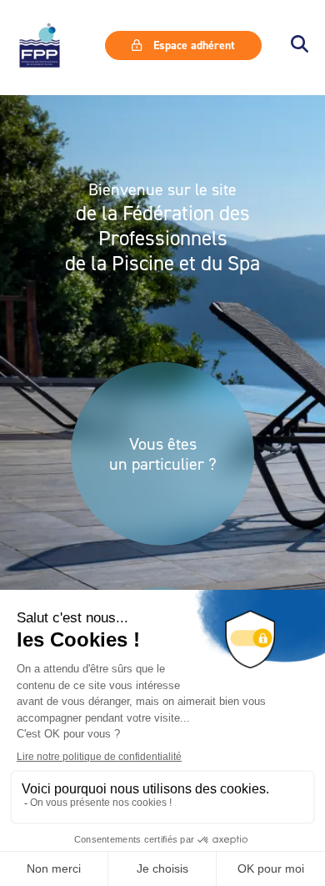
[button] (299, 45)
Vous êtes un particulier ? (163, 454)
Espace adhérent (192, 45)
